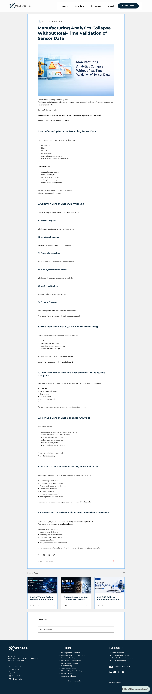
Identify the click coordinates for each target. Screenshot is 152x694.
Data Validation (118, 653)
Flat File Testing (66, 673)
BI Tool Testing (66, 666)
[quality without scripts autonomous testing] (42, 585)
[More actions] (113, 22)
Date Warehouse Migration (71, 660)
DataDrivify (118, 682)
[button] (96, 6)
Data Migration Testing (69, 663)
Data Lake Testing (68, 658)
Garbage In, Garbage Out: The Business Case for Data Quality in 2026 (76, 598)
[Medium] (122, 672)
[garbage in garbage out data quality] (76, 585)
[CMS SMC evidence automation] (109, 585)
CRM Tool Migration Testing (71, 671)
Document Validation (69, 676)
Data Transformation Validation (73, 655)
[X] (118, 672)
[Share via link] (54, 555)
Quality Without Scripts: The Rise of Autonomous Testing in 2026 (42, 598)
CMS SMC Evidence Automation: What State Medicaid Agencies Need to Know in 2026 (109, 598)
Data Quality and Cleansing (122, 658)
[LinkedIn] (110, 672)
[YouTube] (114, 672)
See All (122, 573)
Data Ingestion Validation (70, 653)
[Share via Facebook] (39, 555)
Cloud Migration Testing (70, 668)
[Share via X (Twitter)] (44, 555)
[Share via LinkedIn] (49, 555)
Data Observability (119, 660)
